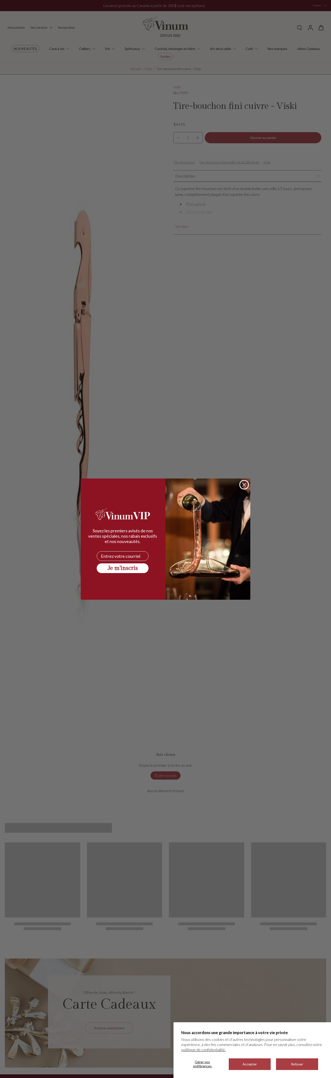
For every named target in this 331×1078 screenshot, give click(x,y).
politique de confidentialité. (203, 1049)
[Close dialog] (244, 484)
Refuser (297, 1064)
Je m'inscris (123, 568)
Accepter (250, 1064)
